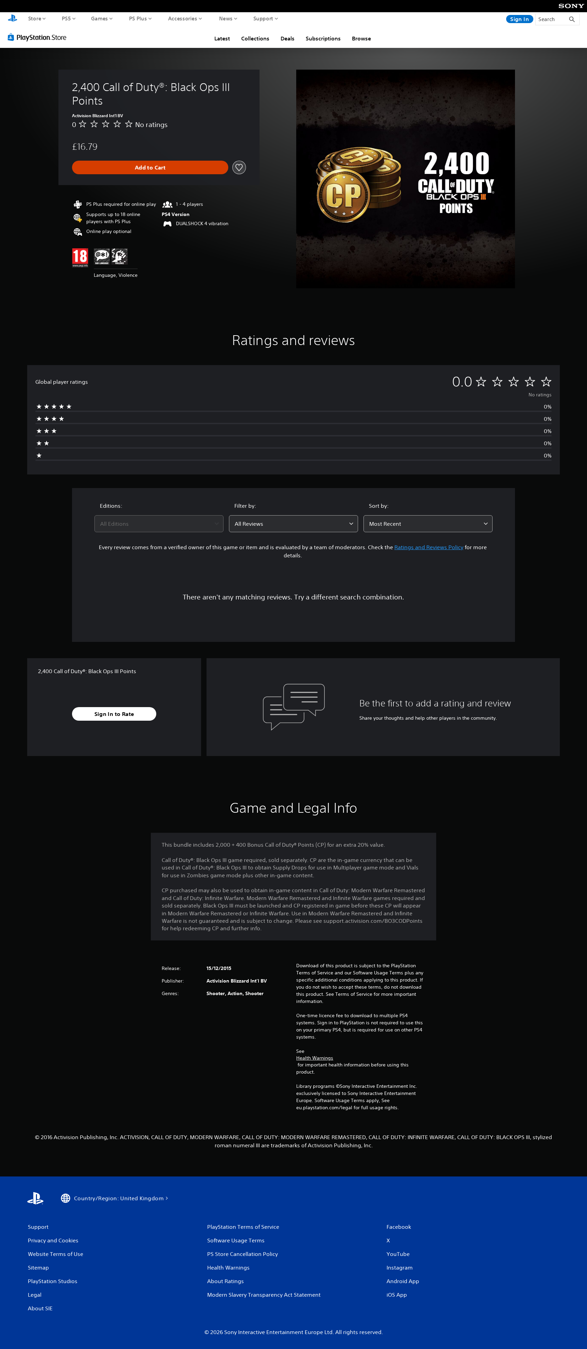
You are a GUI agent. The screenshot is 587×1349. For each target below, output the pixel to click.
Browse (361, 38)
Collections (255, 38)
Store (34, 18)
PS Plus (138, 18)
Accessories (182, 18)
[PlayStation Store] (38, 37)
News (226, 18)
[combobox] (159, 523)
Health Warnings (314, 1058)
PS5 (66, 18)
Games (99, 18)
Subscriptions (323, 38)
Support (263, 18)
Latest (222, 38)
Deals (288, 38)
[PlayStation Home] (12, 18)
